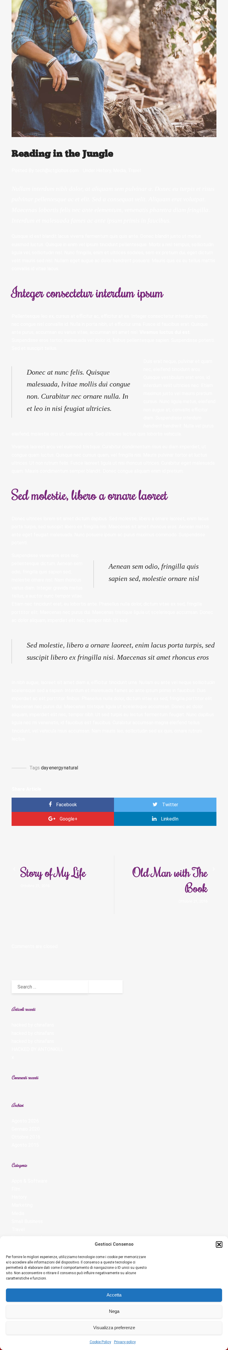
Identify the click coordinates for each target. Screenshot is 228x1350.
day (44, 768)
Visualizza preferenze (114, 1327)
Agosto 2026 (25, 1121)
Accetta (114, 1294)
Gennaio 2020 (26, 1129)
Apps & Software (30, 1181)
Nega (114, 1311)
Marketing (22, 1205)
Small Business (27, 1221)
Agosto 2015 (25, 1145)
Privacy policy (125, 1342)
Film (16, 1189)
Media (119, 170)
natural (71, 768)
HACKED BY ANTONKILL (38, 1049)
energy (56, 768)
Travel (134, 170)
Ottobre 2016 (26, 1137)
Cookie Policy (100, 1342)
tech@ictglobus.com (57, 170)
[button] (219, 1244)
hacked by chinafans (33, 1025)
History (103, 170)
